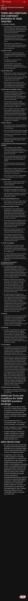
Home (2, 5)
